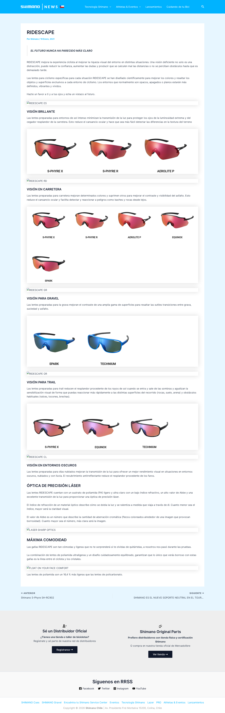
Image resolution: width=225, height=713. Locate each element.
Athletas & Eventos (127, 6)
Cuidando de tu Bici (178, 6)
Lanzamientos (154, 6)
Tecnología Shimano (96, 6)
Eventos (114, 702)
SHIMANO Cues (30, 702)
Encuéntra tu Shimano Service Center (85, 702)
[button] (109, 6)
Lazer (150, 702)
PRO (158, 702)
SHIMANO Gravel (52, 702)
